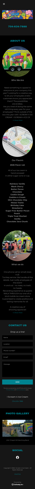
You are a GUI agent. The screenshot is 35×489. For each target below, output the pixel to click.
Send (18, 382)
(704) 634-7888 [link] (17, 401)
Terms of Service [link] (21, 389)
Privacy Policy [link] (10, 389)
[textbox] (17, 337)
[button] (5, 4)
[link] (17, 458)
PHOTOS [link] (17, 474)
